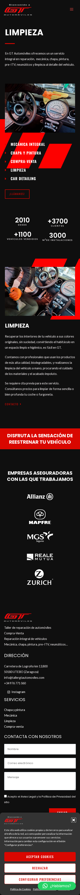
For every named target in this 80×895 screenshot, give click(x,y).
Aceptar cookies (40, 856)
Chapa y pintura (14, 710)
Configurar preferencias (40, 879)
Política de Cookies (20, 889)
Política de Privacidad (56, 797)
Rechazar (40, 868)
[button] (74, 820)
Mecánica (10, 715)
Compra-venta (14, 726)
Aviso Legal (28, 797)
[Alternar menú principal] (71, 9)
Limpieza (10, 721)
